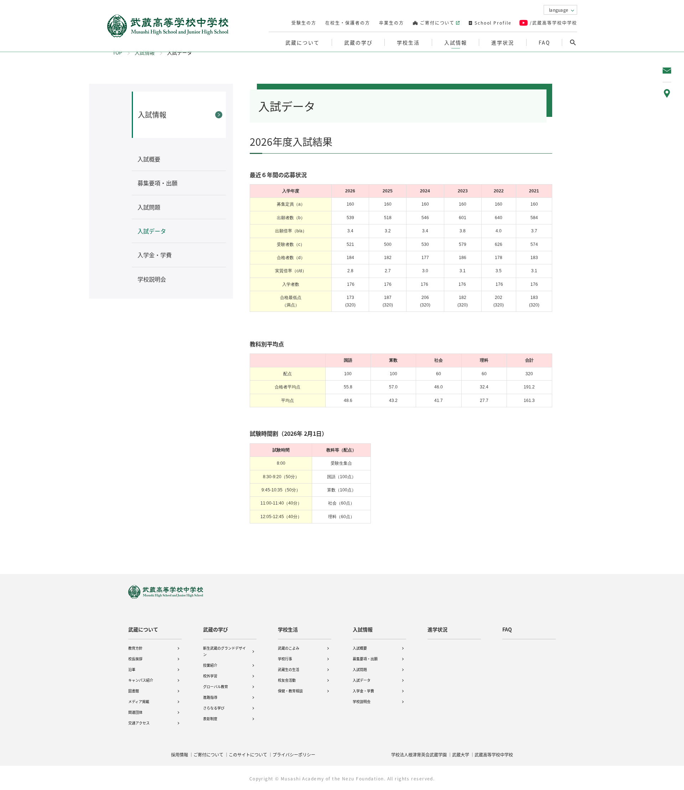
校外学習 (210, 675)
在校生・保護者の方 (347, 23)
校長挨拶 (135, 658)
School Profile (492, 23)
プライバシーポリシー (294, 755)
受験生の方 (303, 23)
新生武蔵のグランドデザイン (224, 651)
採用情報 (179, 755)
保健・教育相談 (290, 690)
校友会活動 (287, 680)
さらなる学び (213, 708)
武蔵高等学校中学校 (494, 755)
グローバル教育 (215, 686)
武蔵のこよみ (288, 648)
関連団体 (135, 712)
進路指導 (210, 697)
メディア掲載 (138, 701)
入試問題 (360, 669)
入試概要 (360, 648)
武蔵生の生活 (288, 669)
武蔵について (143, 629)
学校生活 (288, 629)
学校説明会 (361, 701)
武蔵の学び (215, 629)
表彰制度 (210, 718)
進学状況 (502, 42)
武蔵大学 (460, 755)
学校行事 (285, 658)
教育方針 (135, 648)
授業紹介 (210, 665)
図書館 (133, 690)
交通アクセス (139, 723)
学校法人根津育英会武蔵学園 (419, 755)
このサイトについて (248, 755)
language (558, 10)
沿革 (131, 669)
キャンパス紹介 (140, 680)
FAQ (544, 42)
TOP (117, 52)
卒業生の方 (391, 23)
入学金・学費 (363, 690)
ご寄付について (436, 23)
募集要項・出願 (365, 658)
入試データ (361, 680)
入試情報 (145, 52)
